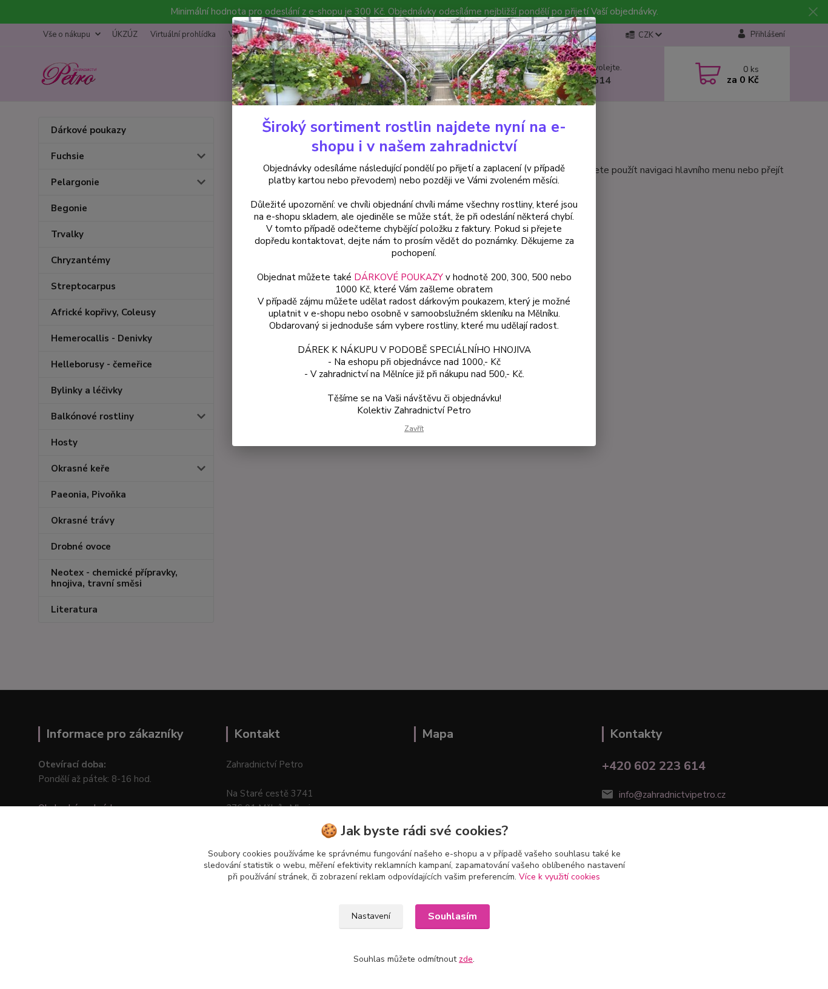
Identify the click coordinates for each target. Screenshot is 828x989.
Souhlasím (452, 916)
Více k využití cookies (559, 876)
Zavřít (414, 428)
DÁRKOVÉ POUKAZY (398, 277)
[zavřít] (574, 35)
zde (466, 959)
